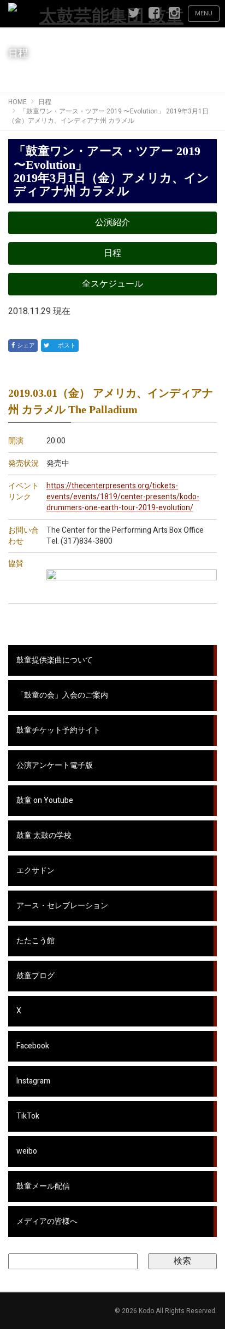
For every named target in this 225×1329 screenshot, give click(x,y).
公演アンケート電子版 (54, 765)
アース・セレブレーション (62, 905)
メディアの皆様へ (47, 1221)
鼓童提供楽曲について (54, 660)
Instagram (33, 1081)
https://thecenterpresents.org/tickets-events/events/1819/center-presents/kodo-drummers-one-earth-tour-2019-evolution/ (122, 497)
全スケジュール (112, 283)
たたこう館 (35, 940)
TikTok (27, 1116)
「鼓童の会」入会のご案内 (62, 695)
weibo (26, 1151)
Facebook (32, 1046)
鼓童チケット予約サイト (58, 730)
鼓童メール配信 (43, 1186)
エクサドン (35, 870)
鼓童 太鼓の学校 (44, 835)
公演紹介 (112, 222)
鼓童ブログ (35, 976)
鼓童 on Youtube (44, 800)
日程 (112, 253)
